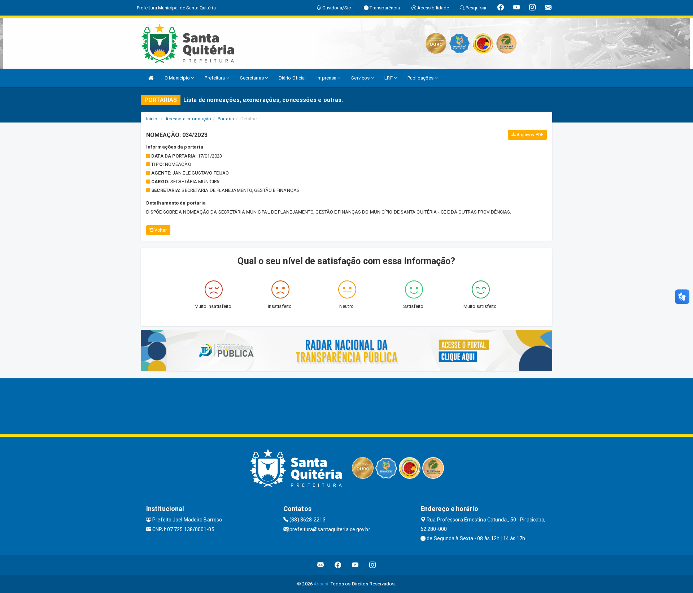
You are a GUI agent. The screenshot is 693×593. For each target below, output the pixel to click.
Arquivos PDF (529, 134)
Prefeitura (215, 78)
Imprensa (327, 78)
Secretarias (252, 78)
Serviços (361, 78)
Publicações (421, 78)
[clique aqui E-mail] (320, 565)
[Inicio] (150, 78)
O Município (178, 78)
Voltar (160, 230)
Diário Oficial (292, 78)
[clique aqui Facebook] (338, 565)
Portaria (226, 118)
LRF (388, 78)
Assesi (321, 583)
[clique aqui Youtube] (355, 565)
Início (152, 118)
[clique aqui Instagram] (372, 565)
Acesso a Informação (188, 118)
